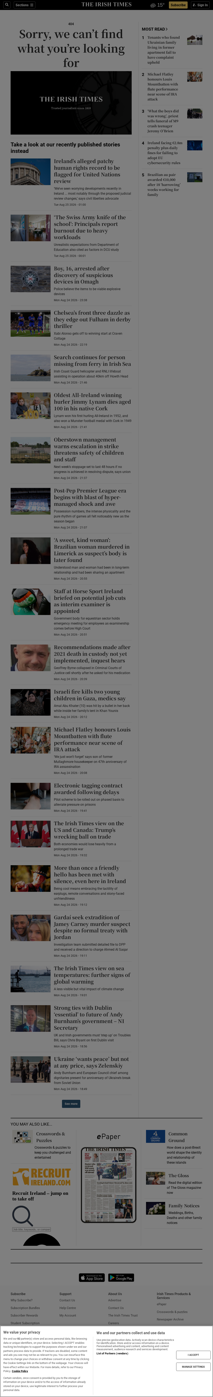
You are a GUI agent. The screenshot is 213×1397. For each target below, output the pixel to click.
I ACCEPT (193, 1355)
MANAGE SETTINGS (193, 1366)
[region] (106, 1361)
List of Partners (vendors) (112, 1353)
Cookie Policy (20, 1371)
